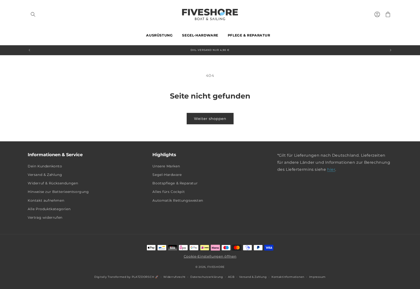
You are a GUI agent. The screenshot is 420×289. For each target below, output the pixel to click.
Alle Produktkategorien (49, 209)
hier (331, 169)
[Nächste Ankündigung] (390, 50)
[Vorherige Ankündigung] (29, 50)
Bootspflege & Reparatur (175, 183)
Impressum (317, 277)
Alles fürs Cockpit (168, 192)
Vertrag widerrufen (45, 217)
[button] (33, 14)
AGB (231, 277)
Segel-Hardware (167, 174)
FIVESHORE (216, 267)
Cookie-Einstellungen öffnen (210, 256)
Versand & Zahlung (45, 174)
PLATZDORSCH (143, 277)
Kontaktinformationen (287, 277)
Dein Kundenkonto (45, 166)
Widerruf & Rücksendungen (53, 183)
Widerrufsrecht (174, 277)
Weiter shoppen (210, 118)
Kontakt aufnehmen (46, 200)
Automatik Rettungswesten (177, 200)
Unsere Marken (166, 166)
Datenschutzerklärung (206, 277)
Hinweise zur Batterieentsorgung (58, 192)
